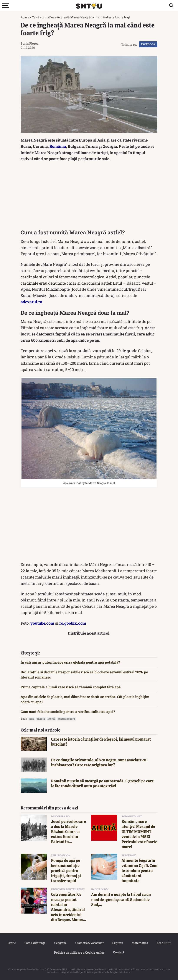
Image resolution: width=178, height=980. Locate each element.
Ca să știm (39, 17)
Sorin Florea (29, 43)
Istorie (12, 943)
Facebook (148, 44)
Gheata (40, 718)
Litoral (51, 718)
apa (31, 718)
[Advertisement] (89, 196)
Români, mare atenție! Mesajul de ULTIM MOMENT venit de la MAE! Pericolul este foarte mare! (139, 834)
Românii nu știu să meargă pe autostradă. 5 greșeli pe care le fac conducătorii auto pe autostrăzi (102, 783)
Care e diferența (35, 943)
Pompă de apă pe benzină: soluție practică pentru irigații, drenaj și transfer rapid (66, 870)
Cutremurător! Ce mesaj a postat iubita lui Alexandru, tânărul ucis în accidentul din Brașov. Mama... (68, 907)
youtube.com (42, 623)
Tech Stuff (164, 943)
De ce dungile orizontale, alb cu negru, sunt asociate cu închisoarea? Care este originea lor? (98, 762)
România (57, 146)
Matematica (140, 943)
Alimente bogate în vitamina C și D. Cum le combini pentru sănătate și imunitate (139, 870)
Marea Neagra (66, 718)
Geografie (60, 943)
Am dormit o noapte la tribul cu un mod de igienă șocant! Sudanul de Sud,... (121, 899)
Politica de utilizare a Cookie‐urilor (79, 952)
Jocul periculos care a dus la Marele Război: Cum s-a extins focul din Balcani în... (68, 831)
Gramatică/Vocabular (89, 943)
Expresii (117, 943)
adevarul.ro (31, 301)
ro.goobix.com (72, 623)
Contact (118, 952)
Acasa (25, 17)
